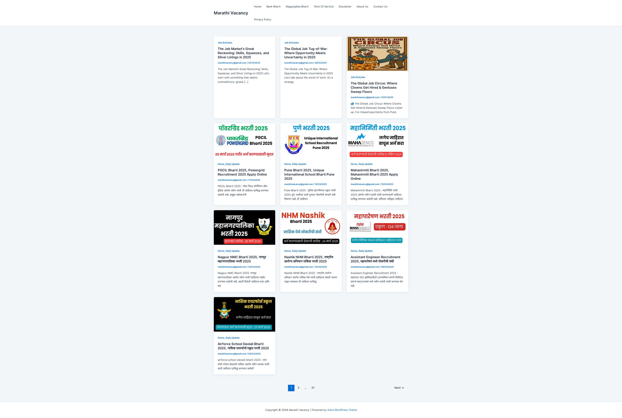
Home (257, 6)
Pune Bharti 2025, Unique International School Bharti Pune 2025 (309, 174)
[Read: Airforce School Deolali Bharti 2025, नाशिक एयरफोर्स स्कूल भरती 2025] (244, 314)
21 (312, 387)
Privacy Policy (262, 19)
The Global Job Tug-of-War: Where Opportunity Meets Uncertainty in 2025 (306, 53)
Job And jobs (225, 42)
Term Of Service (324, 6)
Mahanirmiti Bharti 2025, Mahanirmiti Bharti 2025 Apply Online (374, 174)
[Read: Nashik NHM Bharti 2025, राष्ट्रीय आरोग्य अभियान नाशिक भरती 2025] (311, 227)
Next (399, 387)
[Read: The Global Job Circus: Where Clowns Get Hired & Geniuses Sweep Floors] (377, 53)
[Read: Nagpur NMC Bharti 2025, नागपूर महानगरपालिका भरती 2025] (244, 227)
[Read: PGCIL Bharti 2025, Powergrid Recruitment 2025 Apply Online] (244, 140)
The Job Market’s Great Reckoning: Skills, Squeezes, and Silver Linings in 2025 (243, 53)
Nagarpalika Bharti (297, 6)
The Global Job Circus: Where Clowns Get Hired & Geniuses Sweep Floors (374, 87)
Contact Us (380, 6)
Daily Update (233, 164)
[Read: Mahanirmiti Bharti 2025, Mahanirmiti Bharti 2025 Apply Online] (377, 140)
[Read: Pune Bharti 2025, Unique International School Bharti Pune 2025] (311, 140)
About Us (362, 6)
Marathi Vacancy (231, 12)
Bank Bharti (273, 6)
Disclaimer (345, 6)
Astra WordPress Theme (342, 410)
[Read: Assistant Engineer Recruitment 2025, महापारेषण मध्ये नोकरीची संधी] (377, 227)
